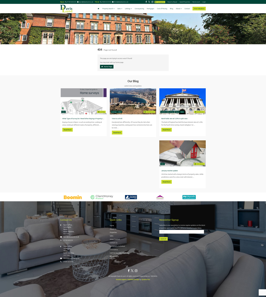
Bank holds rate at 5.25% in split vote (174, 118)
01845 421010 (106, 2)
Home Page (107, 66)
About (178, 8)
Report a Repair (172, 2)
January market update (169, 171)
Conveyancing (139, 8)
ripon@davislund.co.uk (86, 2)
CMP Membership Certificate (119, 253)
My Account (196, 2)
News (177, 112)
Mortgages (150, 8)
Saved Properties (185, 2)
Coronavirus (161, 2)
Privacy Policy (114, 256)
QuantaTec (146, 279)
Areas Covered (115, 239)
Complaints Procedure (117, 246)
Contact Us (113, 243)
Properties (113, 232)
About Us (113, 229)
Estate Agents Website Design (127, 279)
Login (204, 2)
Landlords (164, 112)
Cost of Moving (162, 8)
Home (112, 225)
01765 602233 (71, 2)
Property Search (107, 8)
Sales (119, 8)
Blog (171, 8)
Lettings (128, 8)
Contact (187, 8)
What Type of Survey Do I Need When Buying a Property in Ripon (83, 118)
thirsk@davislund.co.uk (121, 2)
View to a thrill (117, 118)
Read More (67, 130)
